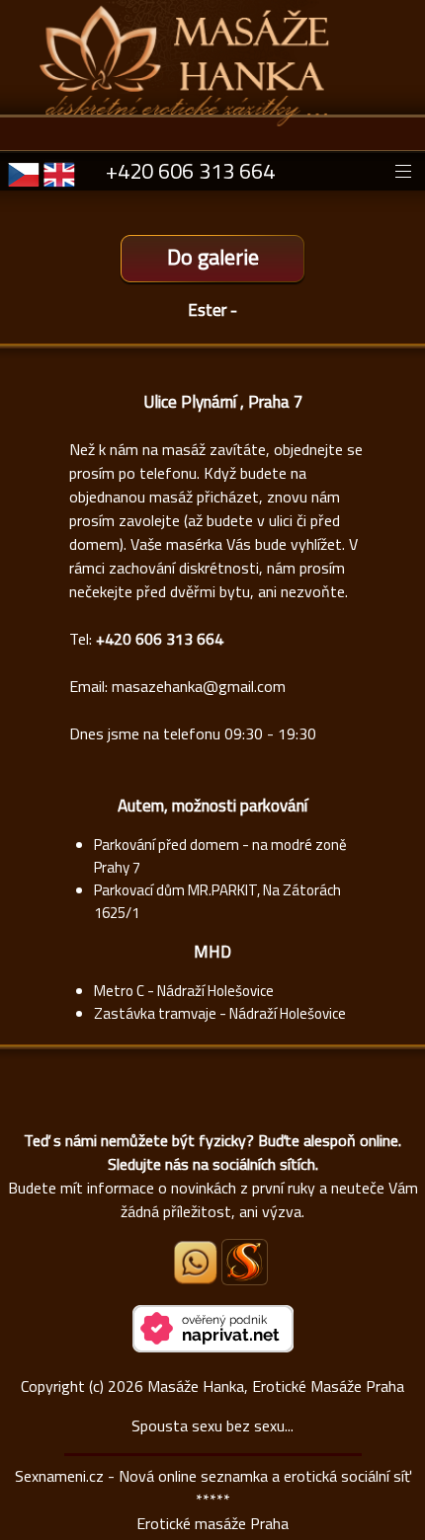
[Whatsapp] (196, 1278)
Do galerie (213, 256)
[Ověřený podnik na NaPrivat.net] (213, 1346)
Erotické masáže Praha (212, 1523)
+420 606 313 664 (190, 171)
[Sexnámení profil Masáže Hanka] (244, 1262)
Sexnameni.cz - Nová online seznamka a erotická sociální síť (213, 1476)
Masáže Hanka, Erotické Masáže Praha (275, 1386)
